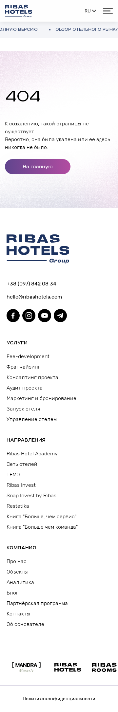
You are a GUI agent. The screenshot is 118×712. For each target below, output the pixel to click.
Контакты (18, 614)
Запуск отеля (23, 409)
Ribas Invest (21, 485)
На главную (38, 166)
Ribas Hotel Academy (32, 453)
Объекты (17, 572)
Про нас (17, 561)
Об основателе (25, 624)
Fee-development (28, 356)
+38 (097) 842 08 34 (31, 284)
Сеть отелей (22, 464)
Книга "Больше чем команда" (42, 527)
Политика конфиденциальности (59, 699)
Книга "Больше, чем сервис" (41, 516)
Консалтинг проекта (32, 377)
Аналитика (20, 582)
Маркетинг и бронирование (41, 398)
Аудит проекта (25, 388)
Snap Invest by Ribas (31, 495)
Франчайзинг (24, 367)
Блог (13, 593)
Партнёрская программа (37, 603)
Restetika (18, 506)
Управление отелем (32, 419)
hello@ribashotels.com (34, 297)
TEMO (13, 474)
